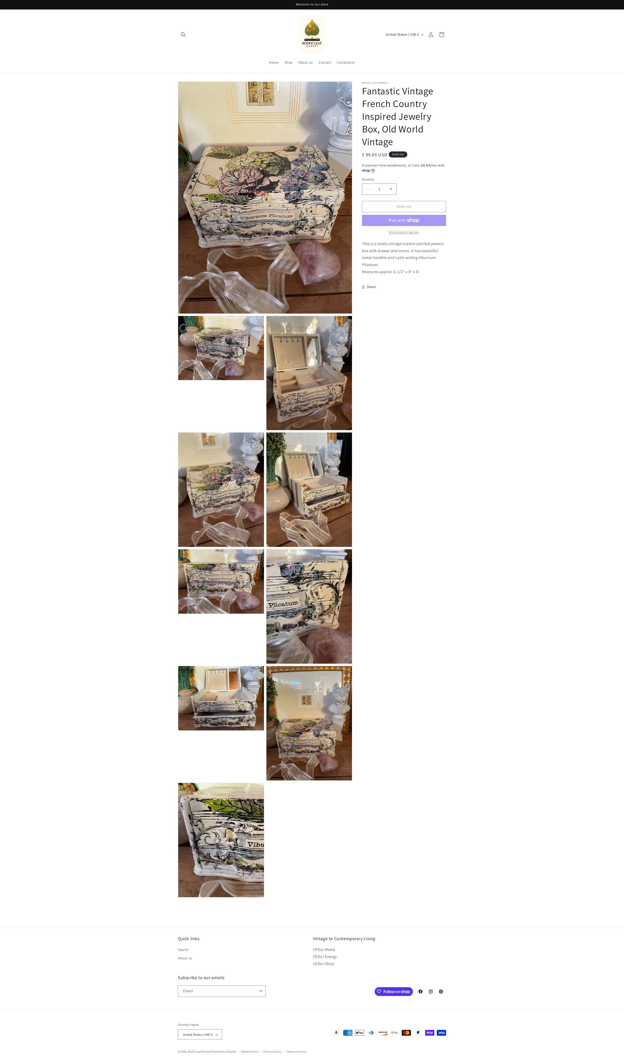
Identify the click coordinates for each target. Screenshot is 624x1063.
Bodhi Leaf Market (199, 1051)
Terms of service (296, 1051)
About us (185, 958)
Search (183, 949)
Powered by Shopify (223, 1051)
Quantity (368, 179)
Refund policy (250, 1051)
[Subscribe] (260, 991)
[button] (183, 34)
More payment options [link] (404, 232)
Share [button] (371, 287)
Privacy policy (272, 1051)
